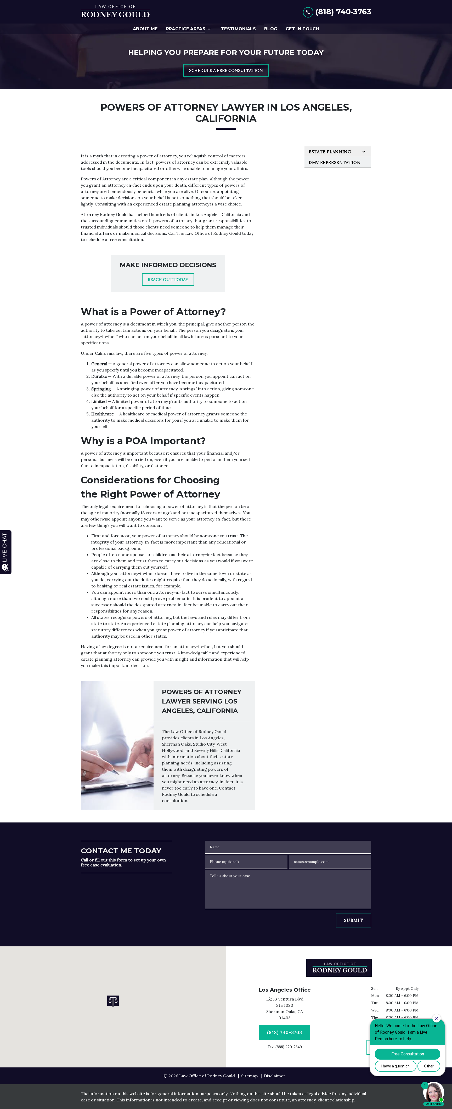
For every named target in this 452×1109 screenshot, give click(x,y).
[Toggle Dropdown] (210, 29)
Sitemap (249, 1075)
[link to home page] (115, 11)
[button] (113, 1001)
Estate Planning (330, 151)
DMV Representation (335, 162)
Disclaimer (274, 1075)
